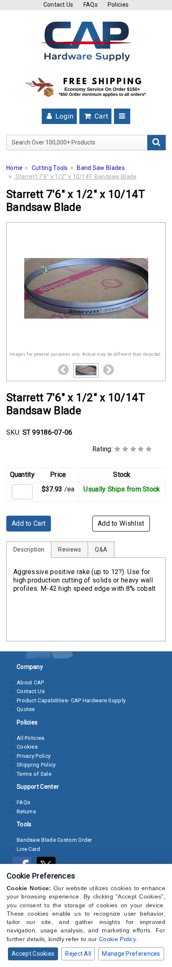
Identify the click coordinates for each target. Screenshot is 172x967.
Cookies (27, 747)
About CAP (30, 682)
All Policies (31, 738)
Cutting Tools (50, 168)
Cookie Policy (117, 939)
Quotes (26, 709)
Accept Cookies (33, 953)
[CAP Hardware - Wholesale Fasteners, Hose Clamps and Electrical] (86, 41)
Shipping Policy (36, 765)
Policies (118, 4)
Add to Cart (29, 523)
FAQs (90, 4)
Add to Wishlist (121, 523)
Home (14, 168)
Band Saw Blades (101, 168)
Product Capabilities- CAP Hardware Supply (71, 700)
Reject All (78, 953)
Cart (101, 116)
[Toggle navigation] (122, 116)
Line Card (28, 849)
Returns (26, 811)
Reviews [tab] (69, 549)
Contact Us (58, 4)
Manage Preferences (131, 953)
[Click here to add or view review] (133, 449)
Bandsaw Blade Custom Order (54, 840)
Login (63, 116)
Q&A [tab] (101, 549)
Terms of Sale (34, 774)
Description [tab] (28, 549)
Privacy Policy (34, 756)
